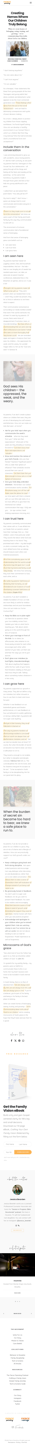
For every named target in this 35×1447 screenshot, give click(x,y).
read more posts (17, 1230)
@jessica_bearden (24, 1221)
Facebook (17, 1401)
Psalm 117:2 (17, 592)
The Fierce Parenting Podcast (17, 1375)
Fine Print (24, 1442)
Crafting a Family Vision (17, 1378)
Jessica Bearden (18, 64)
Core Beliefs (17, 1343)
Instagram (17, 1398)
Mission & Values (17, 1341)
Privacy (18, 1442)
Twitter (17, 1404)
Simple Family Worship (17, 1381)
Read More (17, 1293)
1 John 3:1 (20, 959)
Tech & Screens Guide (17, 1384)
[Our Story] (17, 1427)
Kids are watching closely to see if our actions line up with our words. (17, 928)
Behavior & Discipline (17, 1355)
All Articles (17, 1364)
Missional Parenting (14, 59)
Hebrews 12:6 (15, 761)
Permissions (11, 1442)
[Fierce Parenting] (7, 3)
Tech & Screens (17, 1361)
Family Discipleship (17, 1358)
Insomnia (17, 1281)
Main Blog (17, 1313)
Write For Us (17, 1335)
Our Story (17, 1338)
